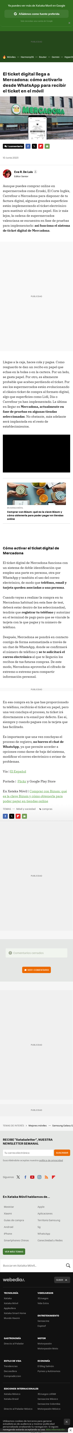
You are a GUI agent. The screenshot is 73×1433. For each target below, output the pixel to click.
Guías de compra (14, 1220)
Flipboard (40, 146)
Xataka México (12, 1394)
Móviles (11, 57)
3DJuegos (43, 1298)
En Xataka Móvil (15, 507)
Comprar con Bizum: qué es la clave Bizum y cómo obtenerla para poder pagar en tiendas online (35, 515)
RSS (46, 1176)
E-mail (47, 146)
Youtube (32, 1176)
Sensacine (43, 1320)
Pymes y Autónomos (49, 1371)
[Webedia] (14, 1281)
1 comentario (15, 146)
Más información (55, 1429)
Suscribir (62, 1152)
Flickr (22, 781)
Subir (59, 1279)
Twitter (34, 146)
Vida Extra (43, 1303)
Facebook (28, 146)
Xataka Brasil (11, 1398)
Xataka (8, 1298)
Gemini (55, 57)
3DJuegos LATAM (47, 1394)
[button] (25, 172)
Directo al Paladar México (18, 1408)
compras (47, 809)
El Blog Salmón (46, 1366)
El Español (18, 771)
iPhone (8, 1233)
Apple (41, 1206)
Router (43, 57)
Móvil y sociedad (26, 809)
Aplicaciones (45, 1213)
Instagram (39, 1176)
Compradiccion (12, 1376)
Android (8, 1227)
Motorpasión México (49, 1408)
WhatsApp (44, 1233)
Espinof (42, 1325)
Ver (38, 969)
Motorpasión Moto (48, 1348)
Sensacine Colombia (49, 1403)
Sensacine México (48, 1398)
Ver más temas (14, 1251)
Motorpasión (45, 1343)
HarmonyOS (27, 57)
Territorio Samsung (49, 1220)
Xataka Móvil (11, 1303)
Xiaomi (8, 1213)
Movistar (9, 1206)
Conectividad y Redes (50, 1240)
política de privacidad (51, 1160)
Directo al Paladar (14, 1343)
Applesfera (10, 1308)
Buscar (68, 1265)
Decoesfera (10, 1371)
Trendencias (11, 1366)
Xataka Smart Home (15, 1313)
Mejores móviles (38, 1125)
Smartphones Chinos (16, 1240)
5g (39, 1227)
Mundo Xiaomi (12, 1318)
